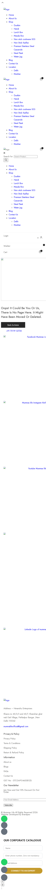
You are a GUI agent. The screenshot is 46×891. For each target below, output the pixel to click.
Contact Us (13, 63)
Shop (11, 21)
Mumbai (17, 73)
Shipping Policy (10, 747)
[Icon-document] (4, 870)
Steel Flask (18, 53)
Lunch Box (18, 32)
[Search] (6, 160)
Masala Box (19, 35)
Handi (16, 28)
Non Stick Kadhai (21, 42)
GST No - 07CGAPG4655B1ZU (18, 780)
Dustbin (17, 25)
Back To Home (13, 325)
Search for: (8, 156)
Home (11, 14)
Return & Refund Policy (14, 752)
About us (7, 762)
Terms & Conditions (12, 743)
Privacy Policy (9, 738)
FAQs (6, 771)
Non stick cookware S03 (24, 39)
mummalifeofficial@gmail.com (16, 726)
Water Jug (18, 56)
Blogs (6, 766)
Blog (11, 60)
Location (12, 67)
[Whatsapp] (4, 862)
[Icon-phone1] (4, 877)
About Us (13, 18)
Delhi (16, 70)
